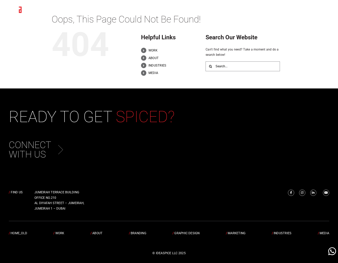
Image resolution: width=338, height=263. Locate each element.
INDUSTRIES (157, 65)
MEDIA (153, 73)
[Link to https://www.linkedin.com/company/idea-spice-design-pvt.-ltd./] (313, 193)
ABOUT (153, 58)
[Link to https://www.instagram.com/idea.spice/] (302, 193)
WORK (152, 50)
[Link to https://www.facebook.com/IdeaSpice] (291, 193)
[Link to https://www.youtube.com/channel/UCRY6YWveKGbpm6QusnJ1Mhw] (326, 193)
